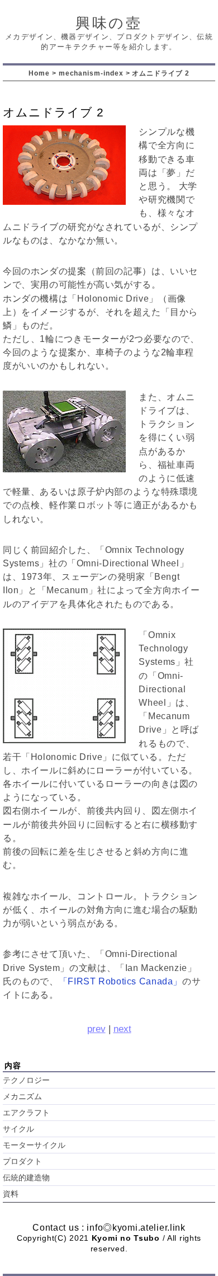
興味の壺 (109, 23)
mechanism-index (91, 73)
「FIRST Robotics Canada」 (120, 981)
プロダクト (22, 1161)
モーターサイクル (34, 1145)
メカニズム (22, 1096)
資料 (10, 1194)
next (122, 1029)
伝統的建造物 (26, 1178)
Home (39, 73)
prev (96, 1029)
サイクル (18, 1129)
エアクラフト (26, 1113)
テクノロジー (26, 1080)
